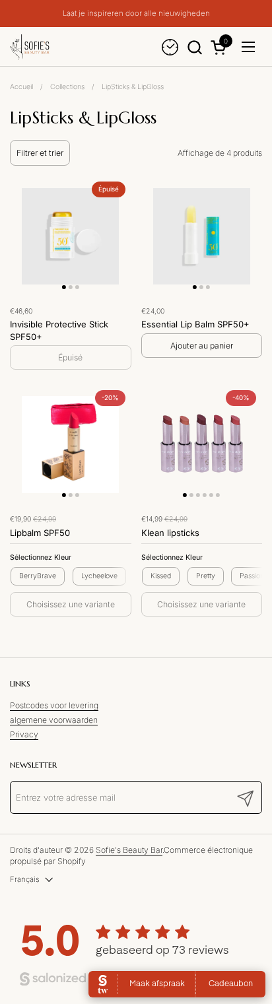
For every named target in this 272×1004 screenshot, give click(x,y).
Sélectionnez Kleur (40, 557)
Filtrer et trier (40, 153)
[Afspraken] (170, 47)
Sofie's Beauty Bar (129, 850)
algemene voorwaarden (54, 720)
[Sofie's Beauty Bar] (30, 47)
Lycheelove (99, 576)
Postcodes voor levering (54, 705)
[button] (194, 47)
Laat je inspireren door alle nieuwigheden (136, 13)
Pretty (205, 576)
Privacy (24, 734)
